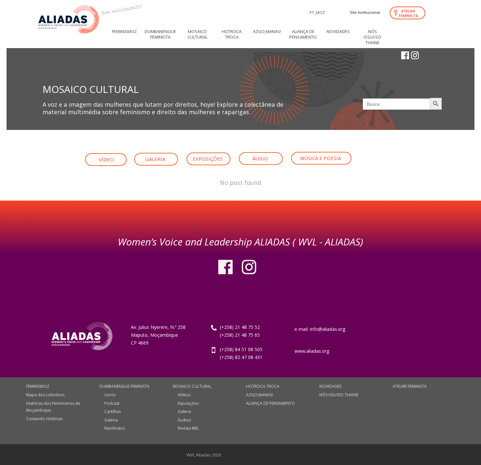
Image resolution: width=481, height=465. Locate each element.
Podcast (111, 403)
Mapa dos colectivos (45, 395)
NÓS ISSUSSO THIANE (338, 395)
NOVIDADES (330, 386)
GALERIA (155, 159)
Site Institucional (365, 12)
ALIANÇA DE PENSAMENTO (270, 403)
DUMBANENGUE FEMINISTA (124, 386)
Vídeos (184, 395)
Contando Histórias (44, 418)
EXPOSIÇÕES (208, 158)
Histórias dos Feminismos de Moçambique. (53, 407)
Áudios (184, 420)
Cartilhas (112, 411)
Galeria (111, 420)
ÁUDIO (260, 158)
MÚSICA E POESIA (320, 158)
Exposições (188, 403)
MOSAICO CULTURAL (192, 386)
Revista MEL (188, 428)
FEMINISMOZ (37, 386)
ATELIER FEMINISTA (408, 13)
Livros (110, 395)
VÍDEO (106, 159)
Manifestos (114, 428)
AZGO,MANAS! (259, 395)
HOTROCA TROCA (262, 386)
